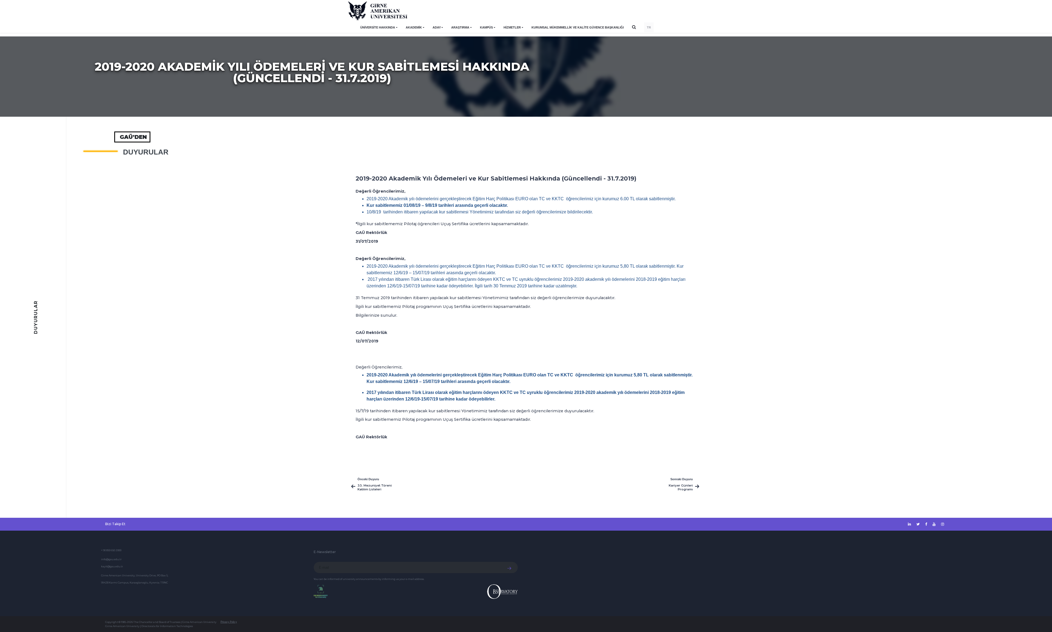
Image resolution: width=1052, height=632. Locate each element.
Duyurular (145, 152)
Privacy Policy (229, 621)
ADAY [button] (437, 27)
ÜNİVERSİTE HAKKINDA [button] (377, 27)
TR (649, 27)
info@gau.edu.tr (111, 559)
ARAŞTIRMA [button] (460, 27)
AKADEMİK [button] (414, 27)
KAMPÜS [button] (486, 27)
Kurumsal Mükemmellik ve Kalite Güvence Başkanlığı (577, 27)
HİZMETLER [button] (512, 27)
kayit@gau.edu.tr (112, 566)
